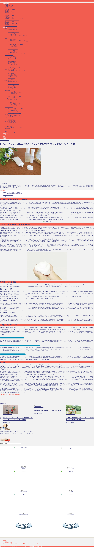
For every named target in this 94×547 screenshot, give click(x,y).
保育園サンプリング (9, 4)
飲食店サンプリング (12, 91)
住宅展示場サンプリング (13, 101)
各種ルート (5, 27)
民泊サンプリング (11, 86)
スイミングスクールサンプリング (14, 51)
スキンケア (2, 394)
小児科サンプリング (9, 16)
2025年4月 (17, 394)
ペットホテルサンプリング (13, 34)
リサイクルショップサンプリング (14, 113)
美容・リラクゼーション (10, 69)
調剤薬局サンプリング (9, 24)
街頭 (6, 131)
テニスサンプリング (12, 47)
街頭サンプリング (11, 132)
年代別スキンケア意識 (8, 195)
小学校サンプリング (9, 6)
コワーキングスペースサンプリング (15, 103)
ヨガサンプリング (11, 43)
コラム (6, 394)
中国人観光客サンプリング (13, 88)
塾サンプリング (11, 119)
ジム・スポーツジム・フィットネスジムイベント (17, 127)
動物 (6, 28)
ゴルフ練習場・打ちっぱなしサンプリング (16, 40)
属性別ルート (5, 133)
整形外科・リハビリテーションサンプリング (14, 18)
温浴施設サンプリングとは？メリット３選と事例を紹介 (13, 354)
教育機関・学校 (6, 3)
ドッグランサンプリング (13, 30)
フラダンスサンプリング (13, 46)
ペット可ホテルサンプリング (13, 32)
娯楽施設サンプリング (12, 62)
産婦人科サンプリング (9, 15)
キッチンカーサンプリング (13, 68)
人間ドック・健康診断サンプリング (12, 20)
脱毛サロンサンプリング (13, 75)
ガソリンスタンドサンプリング (14, 111)
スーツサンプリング (12, 109)
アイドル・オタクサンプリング (14, 67)
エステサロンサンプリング (13, 73)
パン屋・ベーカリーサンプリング (14, 96)
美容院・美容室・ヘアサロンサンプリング (16, 70)
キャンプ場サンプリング (13, 56)
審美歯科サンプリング (9, 22)
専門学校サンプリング (9, 10)
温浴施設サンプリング (12, 76)
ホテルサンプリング (12, 82)
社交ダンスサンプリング (13, 45)
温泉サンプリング (11, 78)
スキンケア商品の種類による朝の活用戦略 (12, 193)
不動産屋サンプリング (12, 99)
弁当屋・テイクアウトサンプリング (15, 92)
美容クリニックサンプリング (11, 23)
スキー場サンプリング (12, 52)
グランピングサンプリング (13, 57)
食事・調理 (7, 90)
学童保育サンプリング (9, 12)
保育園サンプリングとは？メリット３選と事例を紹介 (12, 337)
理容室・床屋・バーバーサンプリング (15, 72)
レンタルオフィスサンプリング (14, 104)
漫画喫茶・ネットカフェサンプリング (15, 59)
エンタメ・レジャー (9, 55)
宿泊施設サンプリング (12, 81)
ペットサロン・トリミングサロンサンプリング (17, 35)
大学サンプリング (8, 11)
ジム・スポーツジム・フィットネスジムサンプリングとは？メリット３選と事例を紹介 (20, 345)
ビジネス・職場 (8, 98)
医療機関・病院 (6, 14)
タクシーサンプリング (12, 105)
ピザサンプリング (11, 97)
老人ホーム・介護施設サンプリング (15, 115)
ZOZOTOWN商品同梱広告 (13, 130)
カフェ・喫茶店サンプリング (13, 93)
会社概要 (4, 138)
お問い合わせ (5, 137)
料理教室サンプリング (12, 120)
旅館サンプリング (11, 85)
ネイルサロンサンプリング (13, 74)
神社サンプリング (11, 63)
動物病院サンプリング (12, 29)
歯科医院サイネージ (12, 122)
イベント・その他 (8, 126)
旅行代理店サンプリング (13, 87)
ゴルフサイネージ (11, 125)
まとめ (4, 196)
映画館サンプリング (12, 61)
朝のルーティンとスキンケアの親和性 (11, 192)
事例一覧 (4, 134)
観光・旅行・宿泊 (8, 80)
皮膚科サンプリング (9, 17)
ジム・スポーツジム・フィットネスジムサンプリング (18, 41)
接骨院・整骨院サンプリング (11, 26)
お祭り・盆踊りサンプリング (13, 64)
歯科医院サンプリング (9, 21)
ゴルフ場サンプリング (12, 39)
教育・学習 (7, 117)
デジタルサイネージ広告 (10, 121)
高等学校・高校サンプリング (11, 9)
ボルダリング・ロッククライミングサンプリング (17, 53)
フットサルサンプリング (13, 49)
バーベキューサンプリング (13, 58)
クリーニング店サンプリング (13, 110)
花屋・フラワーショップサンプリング (15, 108)
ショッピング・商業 (9, 107)
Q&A (4, 136)
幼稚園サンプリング (9, 5)
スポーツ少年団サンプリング (13, 50)
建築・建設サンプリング (13, 102)
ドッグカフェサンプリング (13, 33)
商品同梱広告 (7, 128)
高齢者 (6, 114)
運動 (6, 38)
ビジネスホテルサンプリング (13, 84)
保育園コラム (11, 394)
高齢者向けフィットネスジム (13, 116)
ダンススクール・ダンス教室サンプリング (16, 44)
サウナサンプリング (12, 79)
